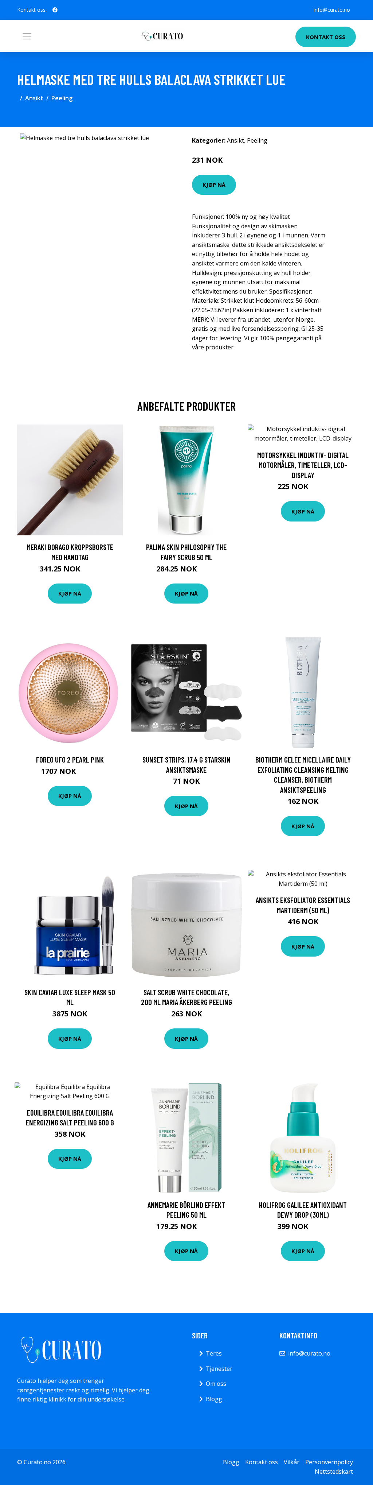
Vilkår (291, 1462)
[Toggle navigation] (27, 36)
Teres (214, 1353)
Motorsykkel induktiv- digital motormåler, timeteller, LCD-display (303, 465)
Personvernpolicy (329, 1462)
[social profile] (55, 10)
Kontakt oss (325, 36)
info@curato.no (332, 9)
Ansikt (34, 98)
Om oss (216, 1384)
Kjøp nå (214, 184)
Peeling (61, 98)
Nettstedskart (334, 1471)
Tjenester (219, 1369)
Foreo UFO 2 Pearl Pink (70, 759)
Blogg (214, 1399)
